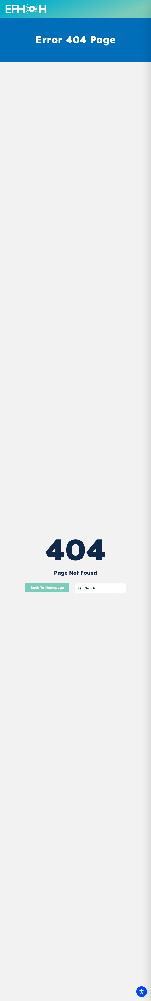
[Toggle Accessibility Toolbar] (141, 991)
